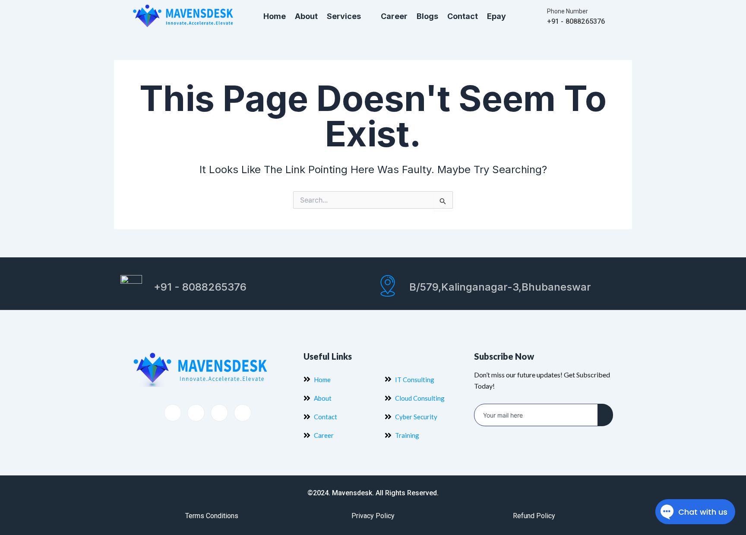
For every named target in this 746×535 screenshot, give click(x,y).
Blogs (427, 16)
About (306, 16)
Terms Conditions (211, 516)
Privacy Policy (373, 516)
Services (344, 16)
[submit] (605, 415)
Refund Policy (534, 516)
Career (394, 16)
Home (274, 16)
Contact (462, 16)
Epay (496, 16)
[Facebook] (172, 412)
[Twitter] (196, 412)
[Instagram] (242, 412)
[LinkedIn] (219, 412)
